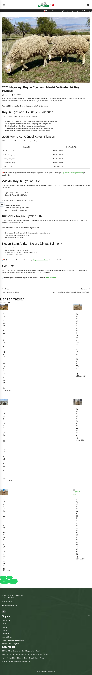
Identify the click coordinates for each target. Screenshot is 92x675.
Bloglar (4, 630)
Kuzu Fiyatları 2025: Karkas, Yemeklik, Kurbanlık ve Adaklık (71, 290)
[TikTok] (4, 611)
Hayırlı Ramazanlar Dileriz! (10, 290)
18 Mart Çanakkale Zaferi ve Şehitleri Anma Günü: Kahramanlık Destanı (25, 654)
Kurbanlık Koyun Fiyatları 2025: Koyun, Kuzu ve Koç (77, 342)
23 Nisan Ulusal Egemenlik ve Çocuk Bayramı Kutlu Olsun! (21, 651)
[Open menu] (3, 4)
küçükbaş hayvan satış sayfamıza (72, 172)
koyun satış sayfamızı (40, 260)
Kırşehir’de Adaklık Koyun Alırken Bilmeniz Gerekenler (77, 526)
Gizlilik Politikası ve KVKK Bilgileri (13, 640)
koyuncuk (7, 95)
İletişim (4, 627)
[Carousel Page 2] (9, 577)
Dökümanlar (6, 634)
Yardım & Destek (7, 637)
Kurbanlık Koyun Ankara (77, 422)
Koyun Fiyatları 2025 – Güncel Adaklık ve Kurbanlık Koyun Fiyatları (4, 349)
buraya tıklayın (51, 277)
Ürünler (4, 624)
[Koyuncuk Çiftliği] (44, 4)
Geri (4, 581)
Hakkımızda (6, 620)
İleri (13, 581)
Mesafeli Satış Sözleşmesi (10, 643)
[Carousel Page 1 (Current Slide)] (3, 577)
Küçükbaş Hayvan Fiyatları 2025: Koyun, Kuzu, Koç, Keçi (4, 442)
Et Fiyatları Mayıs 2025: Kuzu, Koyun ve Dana (16, 661)
